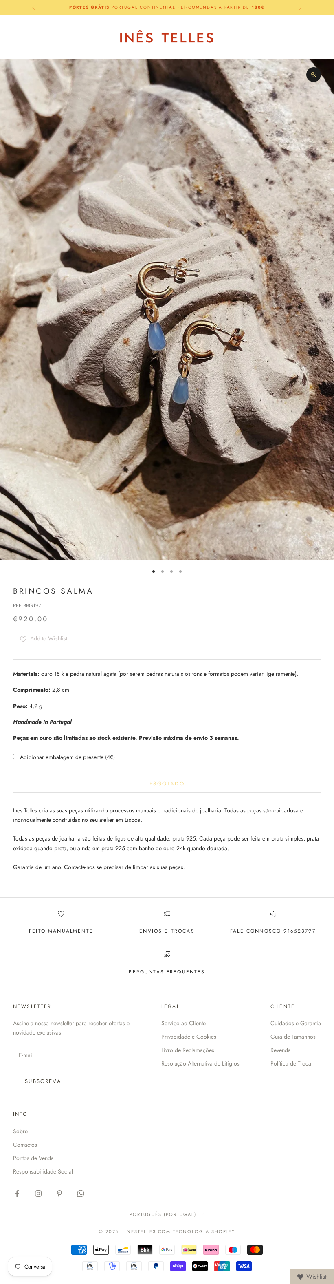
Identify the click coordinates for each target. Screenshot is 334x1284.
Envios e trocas (166, 931)
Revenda (280, 1050)
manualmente (70, 931)
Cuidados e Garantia (295, 1023)
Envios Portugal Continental (167, 7)
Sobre (20, 1131)
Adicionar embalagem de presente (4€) (66, 757)
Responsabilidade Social (43, 1171)
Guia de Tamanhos (293, 1036)
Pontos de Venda (33, 1158)
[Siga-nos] (17, 1193)
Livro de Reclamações (187, 1050)
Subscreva (43, 1081)
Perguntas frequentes (167, 971)
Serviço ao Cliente (183, 1023)
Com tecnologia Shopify (196, 1231)
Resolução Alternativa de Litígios (200, 1063)
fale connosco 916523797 (273, 931)
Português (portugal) (163, 1214)
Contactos (25, 1145)
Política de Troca (290, 1063)
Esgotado (167, 784)
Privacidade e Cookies (188, 1036)
